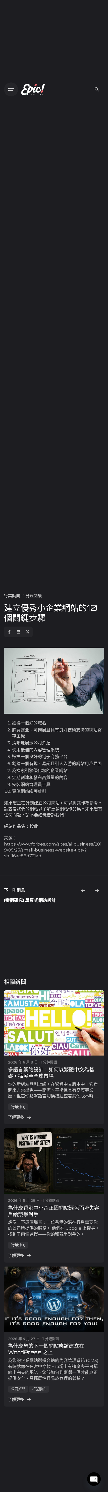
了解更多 (16, 1117)
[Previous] (83, 890)
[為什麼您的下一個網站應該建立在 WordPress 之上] (54, 1299)
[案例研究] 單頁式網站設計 (30, 900)
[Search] (97, 89)
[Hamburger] (11, 89)
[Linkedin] (18, 632)
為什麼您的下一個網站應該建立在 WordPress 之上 (46, 1349)
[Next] (97, 890)
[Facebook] (9, 632)
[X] (27, 632)
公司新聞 (18, 1389)
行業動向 (12, 595)
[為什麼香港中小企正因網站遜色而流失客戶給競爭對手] (54, 1161)
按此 (34, 826)
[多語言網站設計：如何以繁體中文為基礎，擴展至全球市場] (54, 1023)
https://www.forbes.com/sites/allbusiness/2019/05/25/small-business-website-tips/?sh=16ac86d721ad (52, 850)
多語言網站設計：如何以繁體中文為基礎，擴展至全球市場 (51, 1072)
